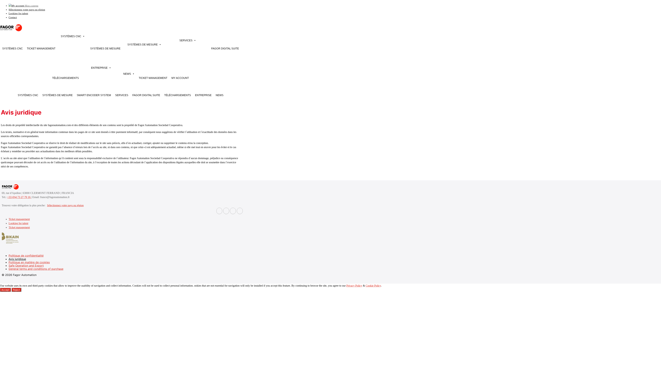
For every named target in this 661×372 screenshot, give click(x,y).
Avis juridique (17, 259)
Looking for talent (18, 13)
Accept (5, 289)
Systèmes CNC (12, 48)
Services (185, 40)
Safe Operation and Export (26, 265)
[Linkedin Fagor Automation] (226, 211)
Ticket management (41, 48)
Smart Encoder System (94, 95)
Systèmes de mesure (105, 48)
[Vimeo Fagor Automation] (233, 211)
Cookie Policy (373, 285)
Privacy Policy (354, 285)
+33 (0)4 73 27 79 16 (19, 197)
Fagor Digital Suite (225, 48)
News (127, 73)
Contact (13, 17)
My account (180, 77)
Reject (16, 289)
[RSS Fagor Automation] (240, 211)
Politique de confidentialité (26, 255)
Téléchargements (65, 77)
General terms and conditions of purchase (36, 269)
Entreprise (99, 67)
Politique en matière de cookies (29, 262)
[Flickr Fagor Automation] (219, 211)
